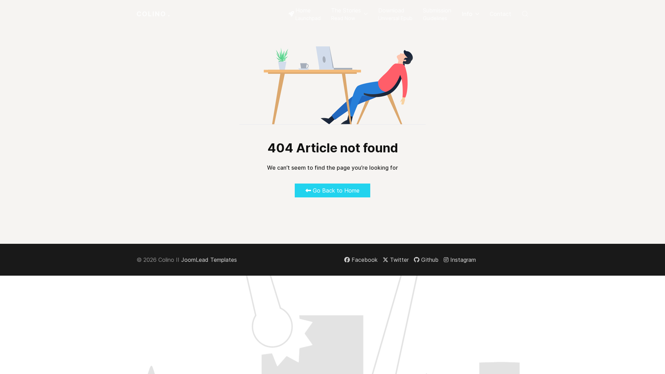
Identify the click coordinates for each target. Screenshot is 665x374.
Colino (153, 14)
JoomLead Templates (209, 259)
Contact (500, 13)
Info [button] (467, 13)
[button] (349, 14)
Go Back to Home (335, 190)
